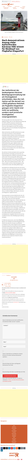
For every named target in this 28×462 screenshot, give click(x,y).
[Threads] (19, 448)
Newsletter (14, 442)
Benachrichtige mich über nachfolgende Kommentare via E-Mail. (11, 364)
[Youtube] (12, 448)
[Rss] (17, 448)
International (5, 7)
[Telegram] (14, 448)
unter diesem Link (16, 302)
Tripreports (6, 8)
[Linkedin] (9, 448)
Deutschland (17, 6)
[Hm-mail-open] (24, 448)
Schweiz (23, 6)
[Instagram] (7, 448)
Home (4, 6)
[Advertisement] (14, 69)
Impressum (14, 438)
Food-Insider (22, 7)
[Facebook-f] (2, 448)
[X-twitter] (4, 448)
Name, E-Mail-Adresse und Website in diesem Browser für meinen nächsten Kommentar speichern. (12, 355)
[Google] (22, 448)
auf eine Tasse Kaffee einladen (10, 292)
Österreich (10, 6)
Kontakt (14, 439)
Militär (23, 8)
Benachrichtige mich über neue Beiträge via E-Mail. (14, 371)
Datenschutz (14, 441)
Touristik (14, 7)
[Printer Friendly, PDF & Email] (5, 86)
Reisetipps (15, 8)
